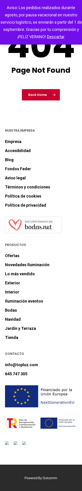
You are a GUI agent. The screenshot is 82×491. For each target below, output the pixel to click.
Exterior (12, 283)
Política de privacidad (25, 205)
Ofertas (12, 255)
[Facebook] (7, 445)
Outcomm (50, 478)
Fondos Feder (18, 168)
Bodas (11, 310)
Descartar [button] (55, 36)
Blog (9, 159)
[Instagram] (16, 445)
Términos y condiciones (27, 187)
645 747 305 (16, 373)
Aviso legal (15, 177)
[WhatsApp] (25, 445)
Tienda (11, 337)
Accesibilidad (18, 150)
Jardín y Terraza (20, 328)
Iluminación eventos (24, 301)
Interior (12, 292)
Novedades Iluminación (27, 264)
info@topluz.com (21, 364)
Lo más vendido (20, 273)
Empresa (13, 141)
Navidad (13, 319)
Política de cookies (23, 196)
